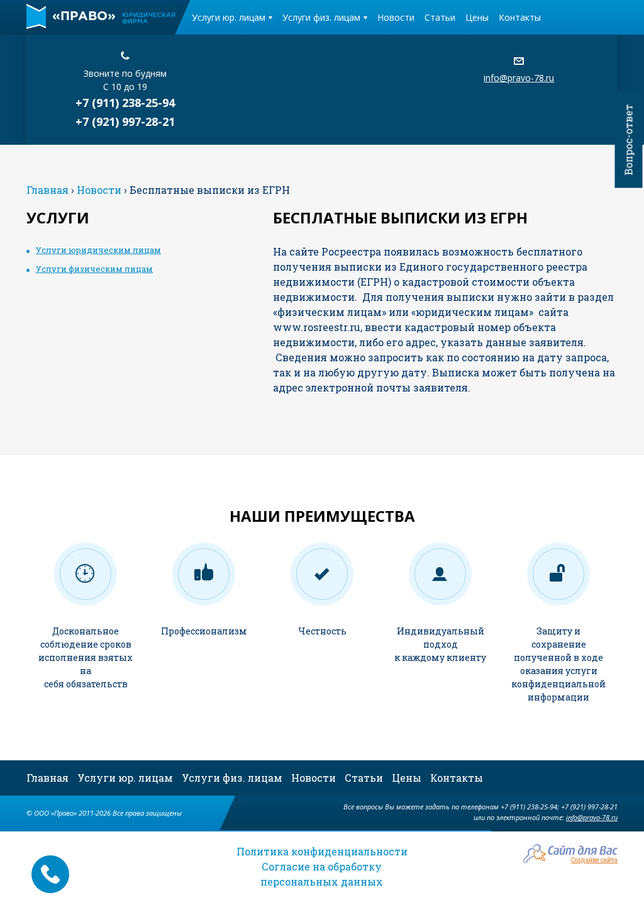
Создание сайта (594, 859)
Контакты (520, 17)
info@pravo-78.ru (519, 78)
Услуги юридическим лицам (98, 250)
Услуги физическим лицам (94, 268)
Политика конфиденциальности (322, 851)
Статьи (440, 17)
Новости (395, 17)
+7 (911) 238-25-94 (125, 102)
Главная (47, 777)
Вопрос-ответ (628, 140)
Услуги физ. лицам (321, 17)
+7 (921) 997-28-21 (125, 121)
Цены (477, 17)
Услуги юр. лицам (228, 17)
